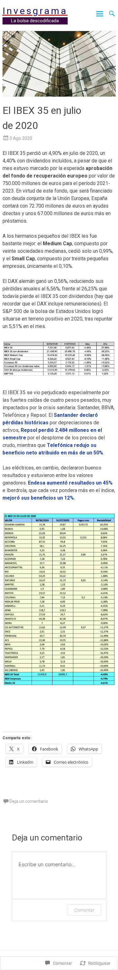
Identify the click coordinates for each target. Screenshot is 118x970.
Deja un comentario (28, 801)
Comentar (84, 910)
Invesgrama (35, 10)
